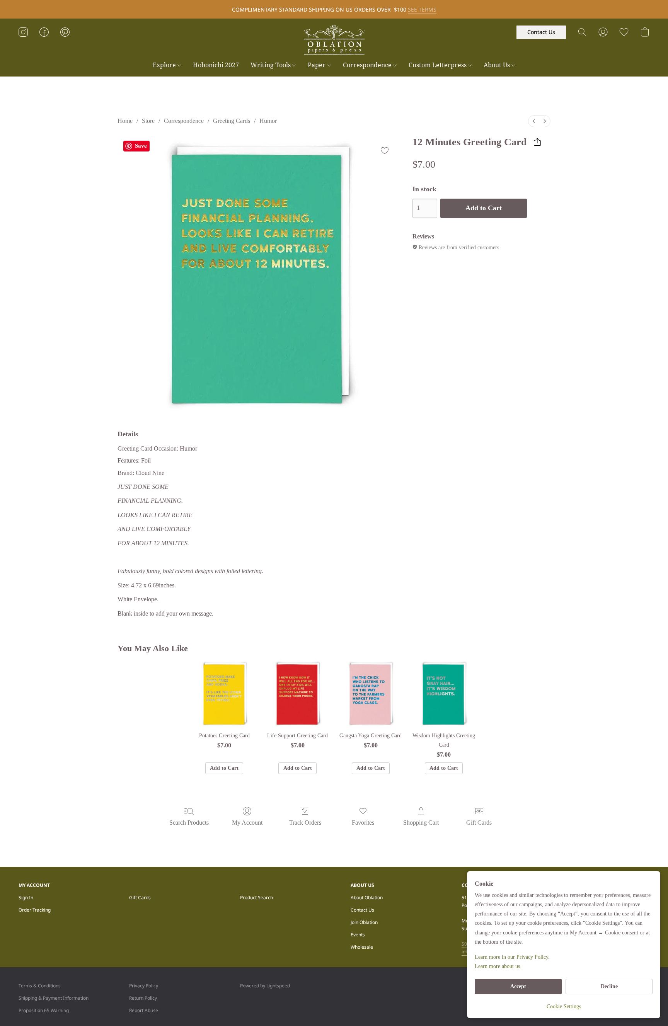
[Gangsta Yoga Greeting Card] (370, 693)
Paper (317, 65)
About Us (497, 65)
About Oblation (367, 897)
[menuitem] (533, 121)
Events (358, 934)
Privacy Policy (143, 985)
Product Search (256, 897)
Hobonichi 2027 (216, 65)
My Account (247, 822)
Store (148, 120)
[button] (334, 39)
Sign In (26, 897)
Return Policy (143, 998)
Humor (268, 120)
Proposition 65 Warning (44, 1010)
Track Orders (305, 822)
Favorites (363, 822)
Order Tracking (35, 910)
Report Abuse (143, 1010)
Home (125, 120)
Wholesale (362, 947)
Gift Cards (479, 822)
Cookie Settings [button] (564, 1006)
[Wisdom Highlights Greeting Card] (443, 693)
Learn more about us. (498, 966)
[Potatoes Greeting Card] (224, 693)
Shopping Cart (421, 822)
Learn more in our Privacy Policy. (512, 957)
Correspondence (368, 65)
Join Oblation (364, 922)
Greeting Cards (231, 120)
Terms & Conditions (40, 985)
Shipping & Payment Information (54, 998)
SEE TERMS (422, 9)
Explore (165, 65)
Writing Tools (271, 65)
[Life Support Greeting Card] (297, 693)
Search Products (189, 822)
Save (141, 146)
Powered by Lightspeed (265, 985)
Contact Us (362, 910)
